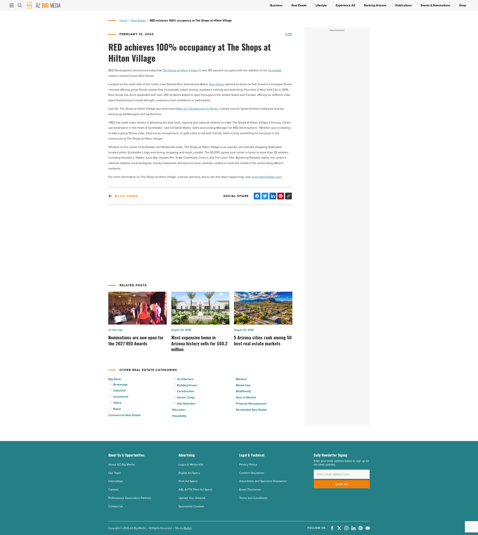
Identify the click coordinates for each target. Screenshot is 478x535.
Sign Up (341, 484)
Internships (115, 481)
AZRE (288, 34)
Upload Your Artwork (192, 498)
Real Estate (138, 20)
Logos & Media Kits (191, 464)
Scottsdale (275, 70)
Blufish (188, 528)
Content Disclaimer (251, 473)
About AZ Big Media (121, 464)
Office (117, 403)
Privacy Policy (248, 464)
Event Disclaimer (250, 489)
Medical (241, 379)
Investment (120, 396)
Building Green (187, 385)
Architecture (185, 379)
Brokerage (120, 384)
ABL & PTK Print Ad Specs (195, 489)
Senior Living (185, 397)
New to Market (246, 397)
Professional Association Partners (129, 498)
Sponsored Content (191, 506)
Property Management (251, 403)
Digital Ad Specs (189, 473)
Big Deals (114, 379)
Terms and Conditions (253, 498)
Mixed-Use (243, 385)
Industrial (119, 390)
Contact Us (115, 506)
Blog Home (126, 196)
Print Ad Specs (188, 481)
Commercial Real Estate (124, 415)
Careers (113, 489)
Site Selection (186, 403)
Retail (117, 409)
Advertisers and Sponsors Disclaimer (263, 481)
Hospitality (179, 416)
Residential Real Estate (251, 410)
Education (178, 410)
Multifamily (243, 391)
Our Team (114, 473)
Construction (185, 391)
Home (123, 20)
